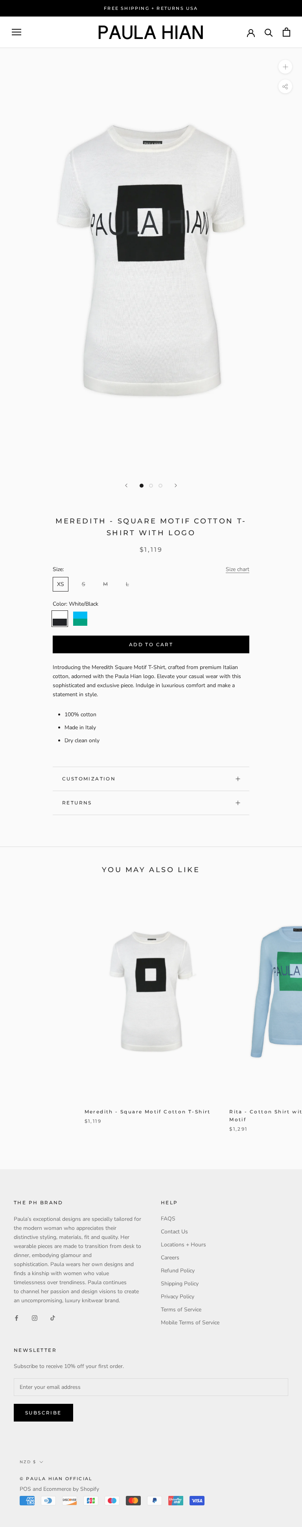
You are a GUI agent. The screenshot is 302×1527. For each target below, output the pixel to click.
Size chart (237, 569)
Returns (77, 803)
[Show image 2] (151, 486)
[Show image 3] (160, 486)
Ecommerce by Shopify (71, 1489)
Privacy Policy (177, 1296)
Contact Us (174, 1231)
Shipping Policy (180, 1283)
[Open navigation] (16, 32)
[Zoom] (285, 67)
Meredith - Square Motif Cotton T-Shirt (148, 1112)
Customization (89, 779)
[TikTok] (52, 1317)
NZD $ (28, 1461)
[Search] (269, 32)
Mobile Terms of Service (190, 1322)
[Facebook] (16, 1317)
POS (25, 1489)
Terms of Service (181, 1309)
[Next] (176, 485)
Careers (170, 1257)
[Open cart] (286, 32)
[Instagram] (34, 1317)
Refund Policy (178, 1270)
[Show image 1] (142, 486)
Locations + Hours (183, 1244)
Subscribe (43, 1413)
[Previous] (126, 485)
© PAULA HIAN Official (56, 1478)
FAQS (168, 1218)
